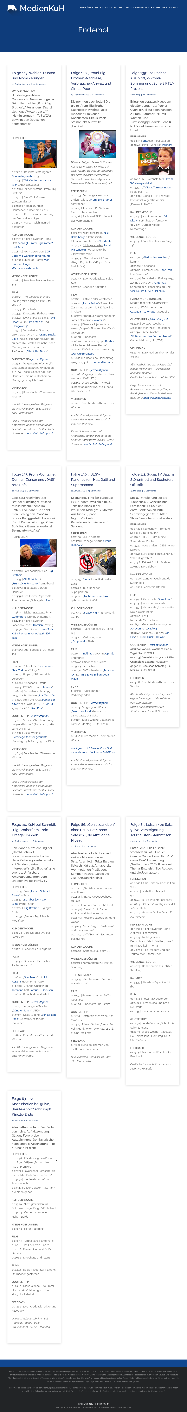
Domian (38, 625)
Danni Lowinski (81, 711)
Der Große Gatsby (83, 353)
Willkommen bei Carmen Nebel (151, 336)
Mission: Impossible (155, 257)
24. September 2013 (21, 84)
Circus (107, 540)
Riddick (109, 341)
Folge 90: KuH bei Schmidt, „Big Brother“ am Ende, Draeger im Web (34, 829)
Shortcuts (105, 241)
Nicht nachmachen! (96, 596)
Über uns (92, 7)
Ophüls (109, 653)
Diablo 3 (152, 628)
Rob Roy (36, 708)
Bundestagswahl (22, 176)
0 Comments (90, 846)
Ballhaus (88, 653)
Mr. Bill (49, 703)
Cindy (86, 579)
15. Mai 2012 (135, 491)
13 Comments (39, 84)
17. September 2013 (80, 95)
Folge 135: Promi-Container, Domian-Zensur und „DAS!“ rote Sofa (34, 479)
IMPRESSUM (103, 1404)
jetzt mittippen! (40, 359)
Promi (93, 199)
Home (83, 7)
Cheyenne (137, 628)
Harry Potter (90, 303)
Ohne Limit (164, 599)
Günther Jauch (22, 1010)
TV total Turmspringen (157, 187)
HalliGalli (76, 545)
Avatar (98, 320)
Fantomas (160, 282)
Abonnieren (140, 7)
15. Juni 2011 (17, 1120)
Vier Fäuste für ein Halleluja (147, 291)
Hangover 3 (20, 326)
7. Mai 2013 (135, 95)
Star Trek (166, 269)
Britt (145, 140)
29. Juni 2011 (136, 841)
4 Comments (33, 491)
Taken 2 (47, 687)
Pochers (167, 144)
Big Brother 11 (33, 908)
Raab (49, 600)
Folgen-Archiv (108, 7)
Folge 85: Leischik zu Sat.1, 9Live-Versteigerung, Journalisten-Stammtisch (151, 829)
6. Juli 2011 (76, 846)
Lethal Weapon (101, 362)
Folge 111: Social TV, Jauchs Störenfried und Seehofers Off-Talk (152, 479)
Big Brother (105, 199)
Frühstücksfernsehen (26, 583)
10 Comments (149, 95)
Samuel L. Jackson (41, 990)
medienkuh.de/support (39, 433)
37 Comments (94, 491)
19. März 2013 (18, 491)
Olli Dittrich (30, 579)
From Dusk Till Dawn (153, 637)
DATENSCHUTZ (86, 1404)
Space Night (91, 612)
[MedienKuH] (36, 8)
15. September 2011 (20, 841)
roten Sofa (46, 629)
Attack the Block (37, 351)
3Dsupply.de (78, 641)
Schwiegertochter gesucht (29, 737)
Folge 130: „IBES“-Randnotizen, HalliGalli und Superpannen (93, 479)
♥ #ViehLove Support (163, 7)
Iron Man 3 (35, 322)
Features (124, 7)
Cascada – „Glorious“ (143, 311)
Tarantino (17, 990)
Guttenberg (19, 616)
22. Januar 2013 (78, 491)
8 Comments (98, 95)
